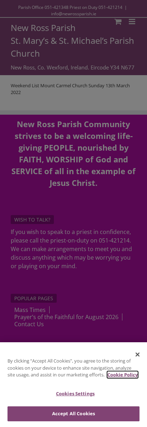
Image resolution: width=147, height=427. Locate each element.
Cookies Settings (75, 393)
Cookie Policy (122, 374)
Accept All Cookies (73, 413)
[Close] (138, 354)
